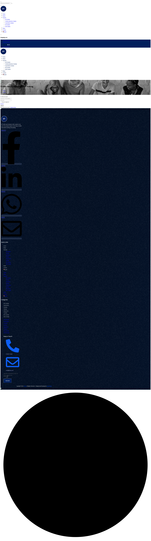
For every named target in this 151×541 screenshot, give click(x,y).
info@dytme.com (6, 42)
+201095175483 (6, 40)
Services (4, 17)
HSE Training (7, 26)
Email (5, 376)
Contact (4, 30)
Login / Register (6, 47)
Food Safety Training (9, 23)
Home (4, 14)
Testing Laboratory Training (10, 21)
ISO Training (7, 19)
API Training (7, 25)
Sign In (2, 105)
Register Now (13, 107)
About (4, 16)
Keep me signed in (5, 102)
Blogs (4, 28)
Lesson (4, 92)
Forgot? (2, 104)
